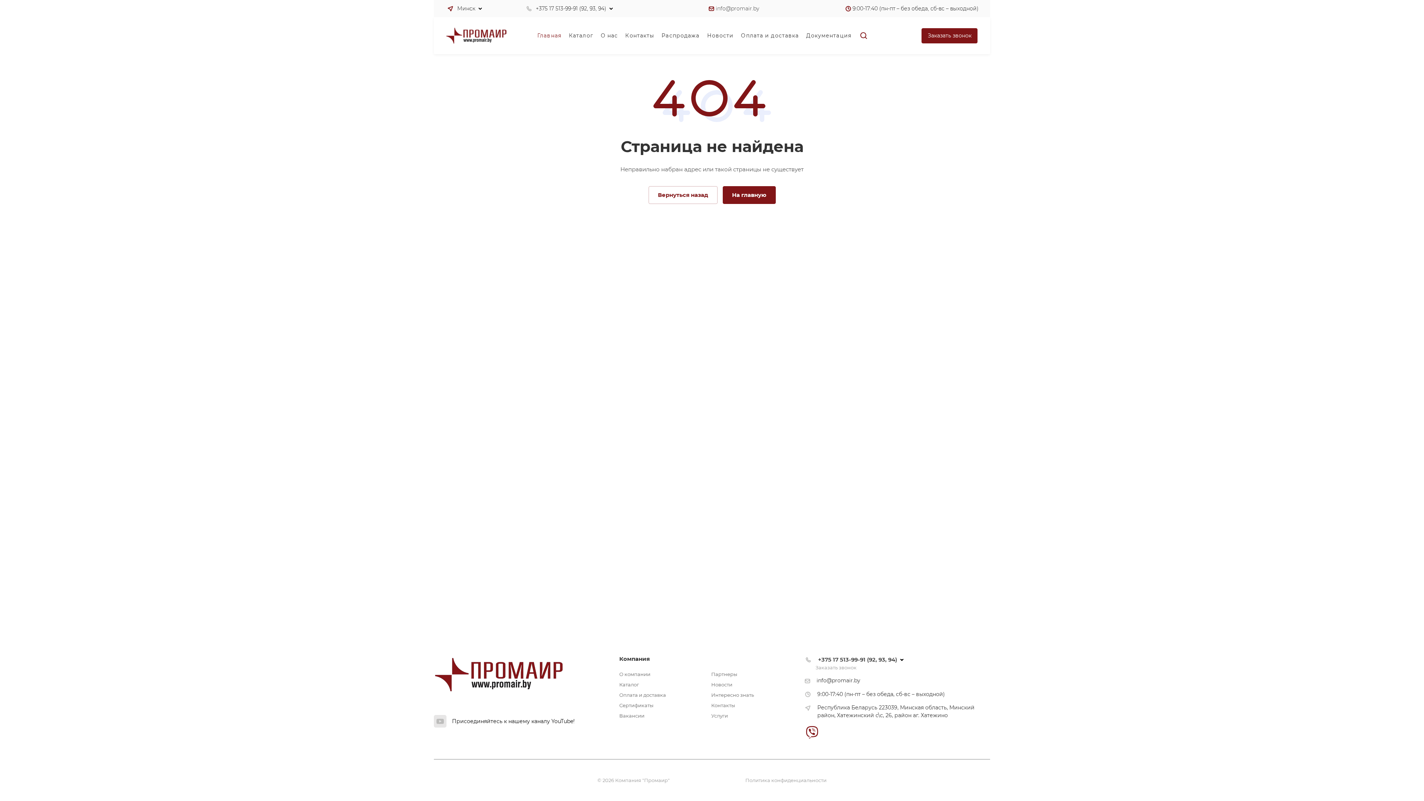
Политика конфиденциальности (786, 780)
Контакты (723, 705)
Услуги (719, 716)
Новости (721, 685)
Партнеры (724, 674)
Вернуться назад (683, 194)
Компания (634, 658)
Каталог (629, 685)
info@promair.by (737, 8)
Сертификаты (636, 705)
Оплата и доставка (642, 695)
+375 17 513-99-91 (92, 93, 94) (571, 8)
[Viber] (812, 732)
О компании (634, 674)
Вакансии (632, 716)
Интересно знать (732, 695)
